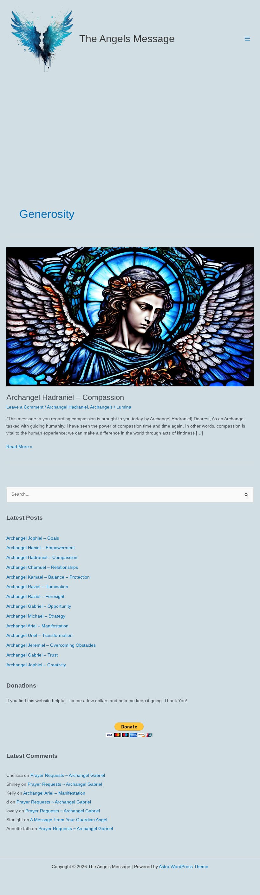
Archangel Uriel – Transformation (39, 635)
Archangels (101, 407)
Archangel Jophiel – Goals (32, 538)
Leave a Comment (24, 407)
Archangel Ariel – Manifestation (37, 626)
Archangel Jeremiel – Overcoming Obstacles (51, 645)
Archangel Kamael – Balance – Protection (48, 577)
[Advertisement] (130, 124)
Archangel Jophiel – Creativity (36, 665)
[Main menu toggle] (247, 38)
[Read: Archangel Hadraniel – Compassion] (130, 316)
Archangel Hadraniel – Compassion (65, 397)
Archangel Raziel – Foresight (35, 596)
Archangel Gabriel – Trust (32, 655)
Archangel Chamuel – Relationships (42, 567)
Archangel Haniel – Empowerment (40, 547)
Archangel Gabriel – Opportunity (38, 606)
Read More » (19, 447)
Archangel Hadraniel (67, 407)
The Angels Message (127, 38)
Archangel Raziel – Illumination (37, 586)
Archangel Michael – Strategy (35, 616)
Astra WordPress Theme (183, 866)
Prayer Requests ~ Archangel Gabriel (67, 775)
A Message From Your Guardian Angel (68, 819)
